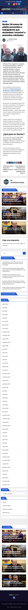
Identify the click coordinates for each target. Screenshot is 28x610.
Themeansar (24, 603)
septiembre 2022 (6, 467)
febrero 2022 (5, 477)
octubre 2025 (5, 338)
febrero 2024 (5, 408)
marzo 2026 (5, 321)
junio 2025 (4, 352)
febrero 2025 (5, 366)
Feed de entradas (6, 505)
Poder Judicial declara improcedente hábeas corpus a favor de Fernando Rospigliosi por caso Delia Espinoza (13, 270)
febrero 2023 (5, 450)
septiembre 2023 (6, 425)
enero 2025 (5, 370)
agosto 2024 (5, 387)
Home (8, 607)
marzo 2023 (5, 446)
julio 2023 (4, 432)
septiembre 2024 (6, 384)
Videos (19, 607)
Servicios (16, 607)
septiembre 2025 (6, 342)
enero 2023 (5, 453)
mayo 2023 (5, 439)
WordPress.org (5, 512)
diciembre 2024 (6, 373)
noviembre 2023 (6, 418)
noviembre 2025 (6, 335)
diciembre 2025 (6, 331)
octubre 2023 (5, 422)
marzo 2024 (5, 404)
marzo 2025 (5, 363)
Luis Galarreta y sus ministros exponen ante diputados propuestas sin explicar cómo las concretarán (12, 263)
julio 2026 (4, 307)
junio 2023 (4, 436)
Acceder (4, 502)
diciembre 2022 (6, 456)
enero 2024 (5, 411)
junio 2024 (4, 394)
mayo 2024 (5, 397)
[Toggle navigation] (13, 13)
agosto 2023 (5, 429)
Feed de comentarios (7, 509)
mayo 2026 (5, 314)
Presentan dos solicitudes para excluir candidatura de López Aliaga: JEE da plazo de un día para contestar (13, 276)
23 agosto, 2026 (8, 540)
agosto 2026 (5, 304)
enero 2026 (5, 328)
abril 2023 (4, 443)
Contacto (11, 607)
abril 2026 (4, 318)
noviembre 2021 (6, 484)
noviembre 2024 (6, 377)
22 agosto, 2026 (8, 570)
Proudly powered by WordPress (7, 603)
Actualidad (5, 21)
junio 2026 (4, 311)
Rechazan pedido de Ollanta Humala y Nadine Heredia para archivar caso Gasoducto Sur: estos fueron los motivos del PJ (14, 283)
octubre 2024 (5, 380)
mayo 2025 (5, 356)
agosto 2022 (5, 470)
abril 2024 (4, 401)
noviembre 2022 (6, 460)
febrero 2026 (5, 325)
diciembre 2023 (6, 415)
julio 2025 (4, 349)
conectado (15, 243)
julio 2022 (4, 474)
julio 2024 (4, 391)
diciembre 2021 (6, 481)
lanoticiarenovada (13, 39)
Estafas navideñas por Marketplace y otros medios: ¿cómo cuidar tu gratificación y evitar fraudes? (19, 169)
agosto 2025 (5, 345)
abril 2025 (4, 359)
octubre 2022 (5, 463)
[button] (23, 13)
